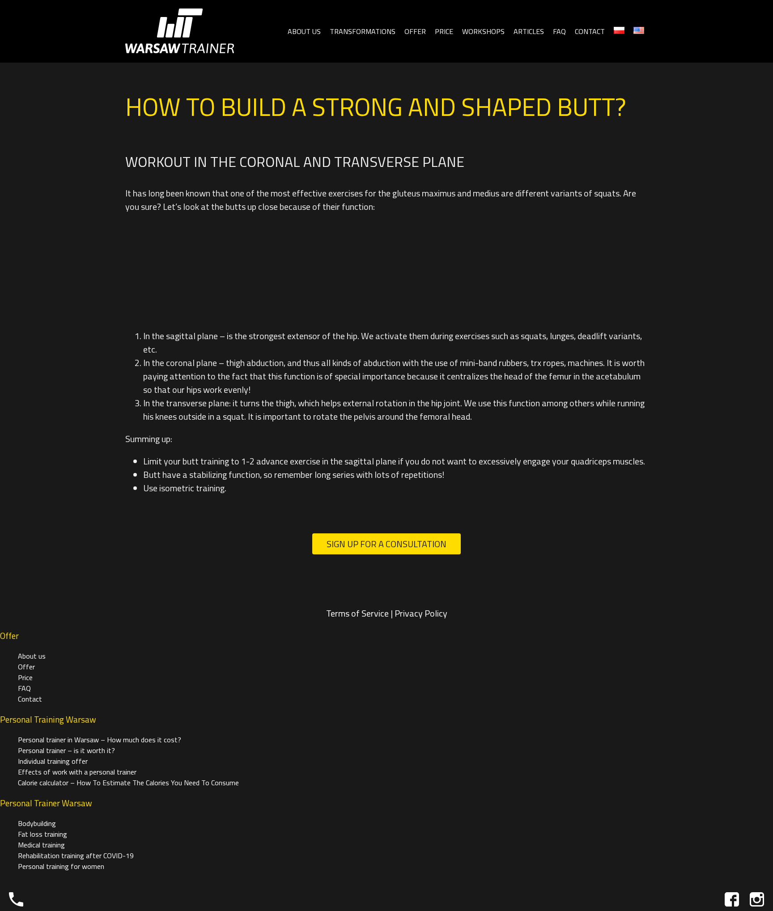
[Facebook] (732, 899)
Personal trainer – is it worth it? (66, 750)
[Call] (16, 899)
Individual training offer (53, 761)
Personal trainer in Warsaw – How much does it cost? (99, 739)
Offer (415, 31)
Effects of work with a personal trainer (77, 771)
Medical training (41, 844)
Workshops (483, 31)
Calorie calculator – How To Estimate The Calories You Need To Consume (128, 782)
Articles (529, 31)
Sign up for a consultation (386, 544)
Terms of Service (357, 613)
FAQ (559, 31)
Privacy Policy (421, 613)
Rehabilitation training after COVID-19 (76, 855)
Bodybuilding (37, 823)
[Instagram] (757, 899)
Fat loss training (42, 834)
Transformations (362, 31)
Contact (590, 31)
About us (304, 31)
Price (444, 31)
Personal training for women (61, 866)
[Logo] (179, 32)
